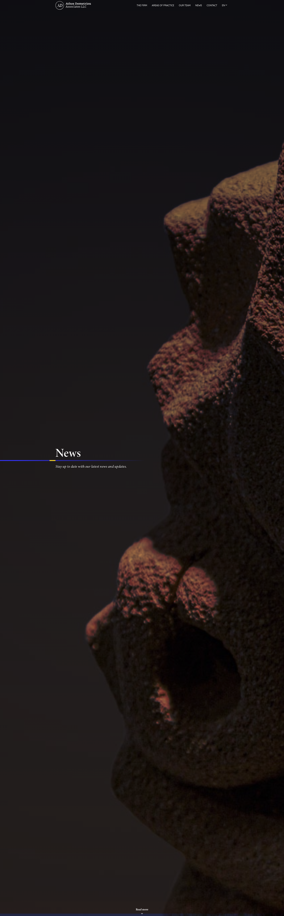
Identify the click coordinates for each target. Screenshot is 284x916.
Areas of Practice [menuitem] (163, 5)
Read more (142, 909)
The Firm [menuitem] (142, 5)
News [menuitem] (198, 5)
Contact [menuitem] (212, 5)
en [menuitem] (223, 5)
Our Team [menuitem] (185, 5)
